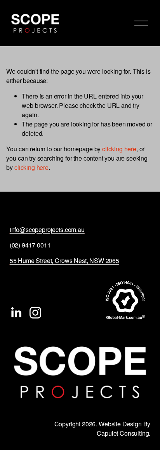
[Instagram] (35, 312)
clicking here (119, 148)
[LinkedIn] (16, 312)
